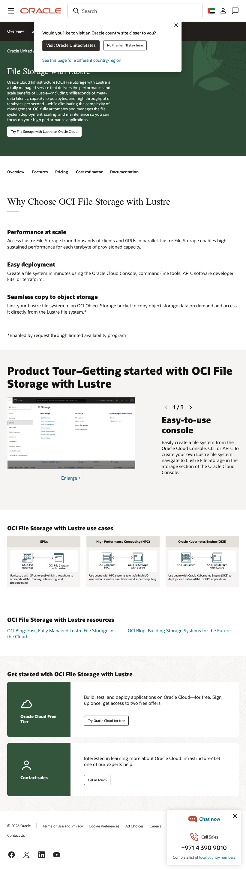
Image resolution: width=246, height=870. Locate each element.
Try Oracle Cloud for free (106, 720)
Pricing (61, 171)
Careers (156, 826)
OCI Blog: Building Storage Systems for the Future (179, 630)
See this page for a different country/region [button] (81, 60)
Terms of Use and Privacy (63, 826)
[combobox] (135, 11)
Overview (15, 31)
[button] (10, 10)
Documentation (124, 171)
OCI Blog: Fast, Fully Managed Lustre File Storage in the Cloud (60, 633)
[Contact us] (235, 10)
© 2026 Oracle (19, 825)
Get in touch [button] (97, 780)
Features (40, 171)
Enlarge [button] (71, 478)
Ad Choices (134, 826)
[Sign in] (223, 10)
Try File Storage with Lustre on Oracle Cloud (44, 131)
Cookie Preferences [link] (104, 826)
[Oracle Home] (40, 11)
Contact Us (16, 835)
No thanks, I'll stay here (125, 45)
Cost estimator (89, 171)
